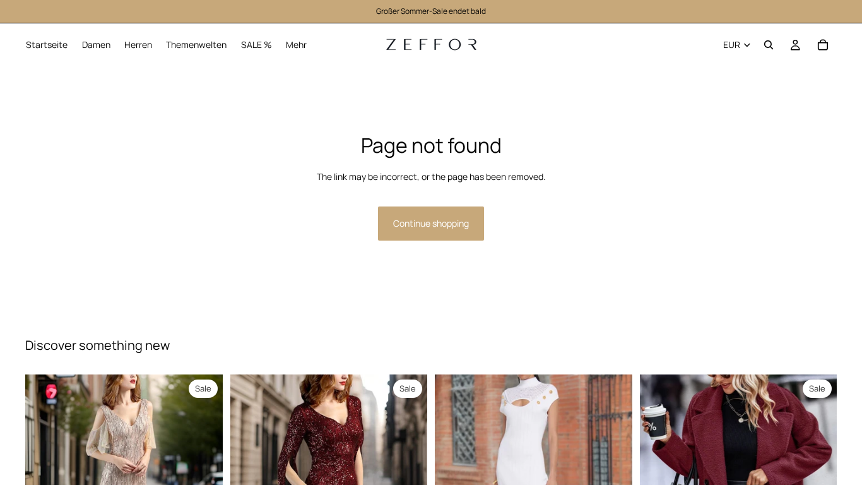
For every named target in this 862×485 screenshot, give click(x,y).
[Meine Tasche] (823, 45)
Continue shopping (431, 223)
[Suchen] (768, 45)
